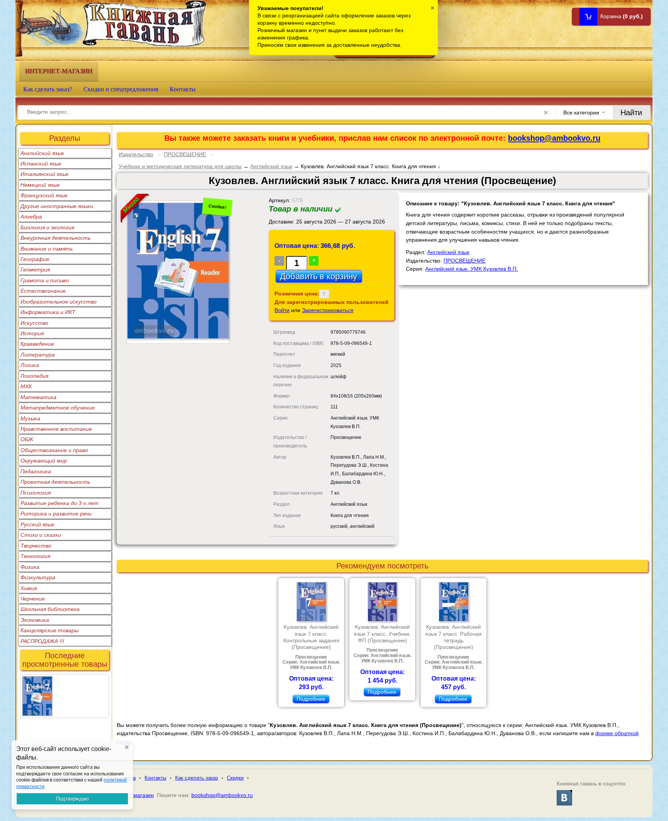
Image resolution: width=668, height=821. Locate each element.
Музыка (30, 418)
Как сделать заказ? (47, 89)
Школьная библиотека (50, 609)
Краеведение (37, 344)
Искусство (34, 323)
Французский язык (44, 195)
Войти (282, 310)
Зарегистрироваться (327, 310)
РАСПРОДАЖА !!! (42, 641)
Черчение (32, 599)
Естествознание (43, 291)
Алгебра (31, 216)
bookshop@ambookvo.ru (554, 138)
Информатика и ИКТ (47, 312)
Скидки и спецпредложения (121, 89)
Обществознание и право (54, 450)
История (32, 333)
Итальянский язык (44, 174)
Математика (38, 397)
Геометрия (35, 269)
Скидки (235, 778)
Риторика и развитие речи (56, 513)
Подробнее (311, 699)
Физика (29, 567)
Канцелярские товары (49, 630)
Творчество (35, 546)
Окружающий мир (43, 460)
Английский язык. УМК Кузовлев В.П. (471, 269)
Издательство (136, 154)
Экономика (34, 620)
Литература (37, 355)
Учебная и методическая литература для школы (180, 166)
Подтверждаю (72, 799)
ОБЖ (26, 439)
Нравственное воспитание (56, 429)
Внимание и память (46, 249)
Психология (35, 493)
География (34, 259)
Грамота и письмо (44, 280)
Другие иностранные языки (56, 206)
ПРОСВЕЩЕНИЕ (185, 154)
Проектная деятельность (55, 482)
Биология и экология (47, 227)
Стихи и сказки (40, 535)
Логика (29, 365)
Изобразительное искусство (58, 302)
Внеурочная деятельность (55, 238)
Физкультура (37, 577)
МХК (26, 386)
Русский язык (37, 524)
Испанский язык (40, 163)
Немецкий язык (40, 185)
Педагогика (35, 471)
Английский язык (42, 153)
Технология (35, 556)
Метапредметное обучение (57, 408)
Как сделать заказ (196, 778)
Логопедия (34, 376)
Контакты (183, 89)
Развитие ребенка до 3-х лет (59, 503)
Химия (28, 588)
